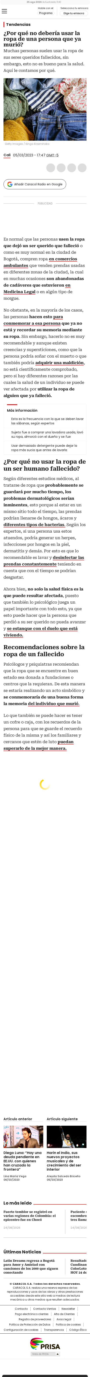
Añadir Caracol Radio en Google (38, 184)
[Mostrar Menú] (4, 11)
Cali (6, 155)
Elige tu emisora (74, 13)
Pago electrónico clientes (31, 1314)
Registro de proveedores (35, 1319)
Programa (45, 13)
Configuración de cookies (21, 1330)
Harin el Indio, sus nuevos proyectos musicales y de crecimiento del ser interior (64, 1161)
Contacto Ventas (44, 1309)
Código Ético (78, 1330)
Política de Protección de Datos (29, 1324)
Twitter (61, 167)
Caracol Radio (22, 11)
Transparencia (54, 1330)
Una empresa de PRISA (45, 1343)
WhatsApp (82, 167)
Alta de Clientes (64, 1314)
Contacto (21, 1309)
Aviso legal (64, 1319)
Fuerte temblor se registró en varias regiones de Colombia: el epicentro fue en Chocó (29, 1215)
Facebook (50, 167)
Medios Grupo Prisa (45, 1354)
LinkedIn (71, 167)
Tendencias (18, 24)
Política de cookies (68, 1324)
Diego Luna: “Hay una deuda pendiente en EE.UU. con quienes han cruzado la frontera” (22, 1161)
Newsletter (68, 1309)
